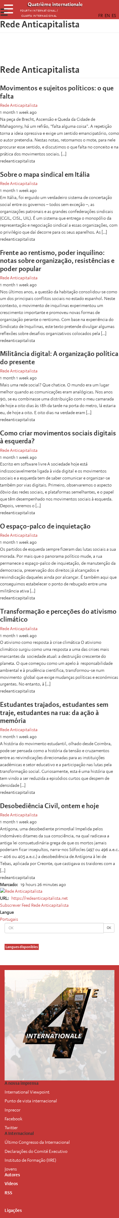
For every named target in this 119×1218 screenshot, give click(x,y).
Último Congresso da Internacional (37, 1142)
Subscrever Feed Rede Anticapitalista (34, 905)
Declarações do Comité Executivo (36, 1151)
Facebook (13, 1119)
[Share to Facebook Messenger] (59, 52)
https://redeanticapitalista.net (39, 898)
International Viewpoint (27, 1092)
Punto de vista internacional (31, 1101)
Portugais (9, 919)
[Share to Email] (68, 52)
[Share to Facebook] (42, 52)
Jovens (11, 1169)
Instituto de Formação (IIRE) (30, 1160)
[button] (77, 52)
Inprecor (12, 1110)
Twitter (11, 1127)
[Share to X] (51, 52)
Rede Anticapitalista (19, 105)
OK (109, 928)
